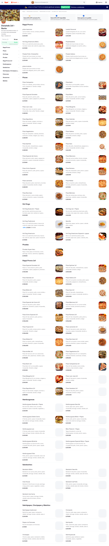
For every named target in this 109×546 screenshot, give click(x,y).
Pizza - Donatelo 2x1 (6, 36)
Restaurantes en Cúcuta (45, 11)
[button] (15, 2)
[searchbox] (58, 2)
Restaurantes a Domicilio (32, 11)
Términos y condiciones (77, 7)
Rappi (24, 11)
